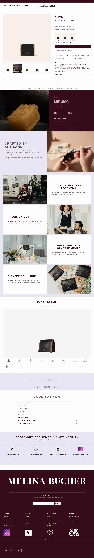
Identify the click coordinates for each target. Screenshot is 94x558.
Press (26, 523)
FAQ (4, 521)
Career (5, 523)
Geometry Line (73, 521)
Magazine (27, 521)
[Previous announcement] (30, 1)
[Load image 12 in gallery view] (27, 68)
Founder (27, 518)
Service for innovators (53, 523)
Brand (27, 516)
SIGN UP (57, 503)
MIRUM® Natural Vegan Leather (55, 521)
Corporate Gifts (7, 525)
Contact (5, 516)
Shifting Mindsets (74, 516)
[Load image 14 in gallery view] (46, 68)
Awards (49, 525)
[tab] (8, 360)
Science (49, 516)
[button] (5, 6)
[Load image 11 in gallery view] (17, 68)
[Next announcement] (64, 1)
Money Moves (72, 518)
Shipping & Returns (8, 518)
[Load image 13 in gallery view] (37, 68)
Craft (49, 518)
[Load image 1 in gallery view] (7, 68)
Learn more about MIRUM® (59, 118)
